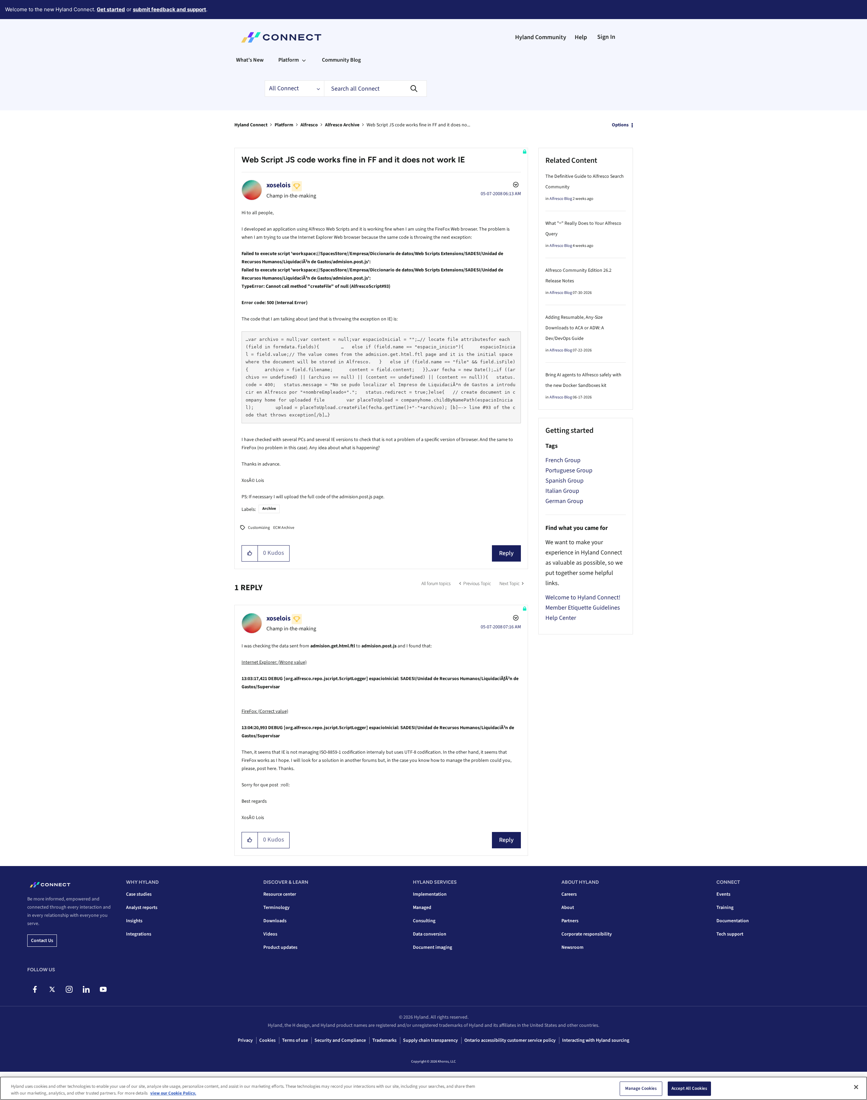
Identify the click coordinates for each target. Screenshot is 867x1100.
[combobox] (375, 88)
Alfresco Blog (560, 199)
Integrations (138, 934)
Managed (422, 907)
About (567, 907)
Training (724, 907)
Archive (269, 509)
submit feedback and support (169, 9)
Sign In (606, 37)
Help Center (560, 618)
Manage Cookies (641, 1088)
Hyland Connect (250, 125)
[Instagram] (69, 989)
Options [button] (620, 125)
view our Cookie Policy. (173, 1093)
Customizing (259, 528)
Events (723, 894)
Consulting (424, 920)
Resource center (279, 894)
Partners (569, 920)
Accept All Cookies (689, 1088)
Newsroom (572, 947)
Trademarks (384, 1040)
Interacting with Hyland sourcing (595, 1040)
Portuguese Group (568, 470)
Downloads (275, 920)
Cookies (267, 1040)
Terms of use (295, 1040)
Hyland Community (540, 37)
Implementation (430, 894)
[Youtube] (103, 989)
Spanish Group (564, 480)
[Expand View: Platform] (303, 60)
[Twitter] (52, 989)
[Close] (856, 1087)
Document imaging (432, 947)
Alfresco (309, 125)
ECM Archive (283, 528)
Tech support (729, 934)
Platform (284, 125)
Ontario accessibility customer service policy (510, 1040)
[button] (250, 553)
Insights (134, 920)
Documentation (732, 920)
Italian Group (562, 491)
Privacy (245, 1040)
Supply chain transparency (430, 1040)
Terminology (276, 907)
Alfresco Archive (342, 125)
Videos (270, 934)
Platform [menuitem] (288, 60)
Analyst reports (141, 907)
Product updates (280, 947)
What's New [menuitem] (250, 60)
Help (581, 37)
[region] (433, 1088)
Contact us (42, 940)
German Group (564, 501)
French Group (562, 460)
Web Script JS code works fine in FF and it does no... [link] (418, 125)
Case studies (139, 894)
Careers (569, 894)
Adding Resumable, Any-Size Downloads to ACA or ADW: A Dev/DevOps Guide (574, 328)
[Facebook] (35, 989)
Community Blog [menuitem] (341, 60)
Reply (506, 553)
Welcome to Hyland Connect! (582, 597)
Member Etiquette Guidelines (582, 607)
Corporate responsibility (586, 934)
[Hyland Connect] (281, 37)
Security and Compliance (340, 1040)
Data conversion (429, 934)
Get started (111, 9)
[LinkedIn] (86, 989)
